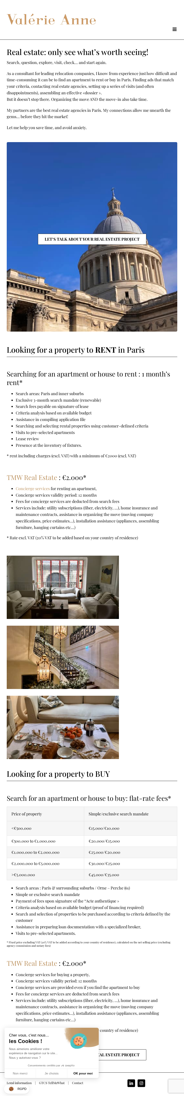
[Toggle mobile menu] (175, 29)
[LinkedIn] (131, 1083)
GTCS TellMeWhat (52, 1083)
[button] (16, 1089)
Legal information (19, 1083)
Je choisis (52, 1073)
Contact (77, 1083)
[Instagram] (141, 1083)
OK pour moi (83, 1073)
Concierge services (33, 488)
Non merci (20, 1073)
